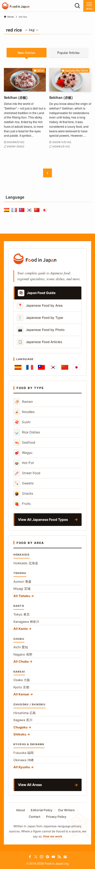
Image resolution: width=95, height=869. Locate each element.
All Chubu (21, 661)
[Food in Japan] (15, 6)
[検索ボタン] (77, 6)
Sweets (24, 483)
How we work (52, 836)
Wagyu (23, 453)
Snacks (24, 493)
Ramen (24, 402)
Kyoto (21, 687)
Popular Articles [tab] (68, 52)
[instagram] (41, 857)
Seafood (25, 442)
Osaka (21, 680)
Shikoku (19, 734)
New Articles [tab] (26, 52)
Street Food (27, 473)
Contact (34, 816)
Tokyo (21, 614)
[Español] (18, 367)
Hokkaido (25, 563)
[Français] (29, 367)
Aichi (20, 647)
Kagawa (22, 720)
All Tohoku (21, 596)
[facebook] (30, 857)
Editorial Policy (41, 810)
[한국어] (53, 367)
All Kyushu (21, 767)
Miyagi (21, 589)
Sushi (22, 422)
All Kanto (20, 629)
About (20, 810)
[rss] (59, 857)
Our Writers (66, 810)
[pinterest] (47, 857)
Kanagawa (26, 622)
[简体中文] (64, 367)
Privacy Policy (56, 816)
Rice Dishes (27, 432)
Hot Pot (24, 463)
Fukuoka (23, 753)
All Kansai (21, 694)
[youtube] (53, 857)
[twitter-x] (36, 857)
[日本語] (76, 367)
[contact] (65, 857)
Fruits (23, 504)
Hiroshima (24, 713)
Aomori (22, 581)
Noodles (25, 412)
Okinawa (23, 760)
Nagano (22, 654)
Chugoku (20, 727)
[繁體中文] (41, 367)
